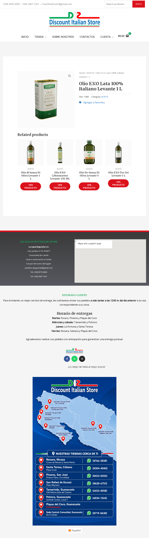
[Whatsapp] (74, 359)
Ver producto (30, 186)
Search (138, 4)
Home (82, 72)
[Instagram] (82, 359)
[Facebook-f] (67, 359)
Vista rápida (30, 163)
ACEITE (90, 72)
